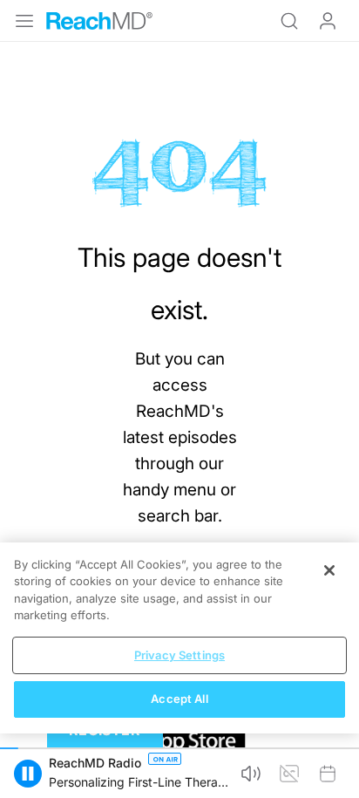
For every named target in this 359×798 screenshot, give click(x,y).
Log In (327, 20)
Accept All (179, 699)
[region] (179, 637)
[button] (28, 774)
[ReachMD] (99, 21)
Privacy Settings (179, 655)
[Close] (329, 570)
